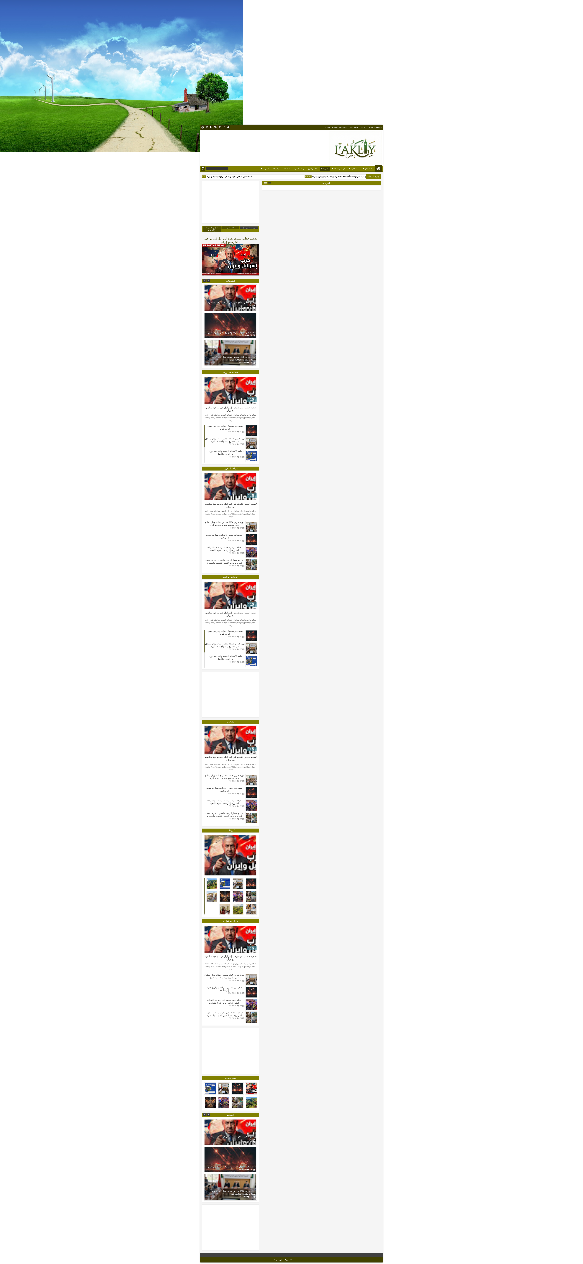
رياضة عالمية (299, 169)
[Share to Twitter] (210, 287)
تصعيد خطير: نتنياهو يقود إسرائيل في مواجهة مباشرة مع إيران (266, 176)
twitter (228, 127)
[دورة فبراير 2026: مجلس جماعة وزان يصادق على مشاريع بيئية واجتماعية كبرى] (251, 443)
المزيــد (266, 169)
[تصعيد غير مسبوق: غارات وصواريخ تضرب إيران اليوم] (251, 430)
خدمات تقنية (353, 127)
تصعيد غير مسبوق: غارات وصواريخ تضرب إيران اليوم (215, 176)
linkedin (211, 127)
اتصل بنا (327, 127)
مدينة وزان (369, 169)
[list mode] (269, 183)
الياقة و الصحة (339, 169)
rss (215, 127)
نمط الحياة (355, 169)
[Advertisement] (291, 19)
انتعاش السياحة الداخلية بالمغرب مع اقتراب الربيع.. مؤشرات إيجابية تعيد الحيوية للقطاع (224, 536)
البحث (203, 168)
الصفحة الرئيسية (375, 127)
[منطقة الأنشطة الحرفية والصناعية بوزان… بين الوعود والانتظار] (230, 298)
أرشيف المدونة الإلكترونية (212, 229)
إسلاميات (286, 169)
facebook (224, 127)
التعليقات (230, 228)
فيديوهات (276, 169)
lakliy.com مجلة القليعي (301, 1260)
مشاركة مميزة (249, 228)
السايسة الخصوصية (339, 127)
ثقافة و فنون (312, 169)
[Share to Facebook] (213, 287)
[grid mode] (265, 183)
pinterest (203, 127)
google (220, 127)
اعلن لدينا (363, 127)
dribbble (207, 127)
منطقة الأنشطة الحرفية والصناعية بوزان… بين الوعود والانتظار (224, 548)
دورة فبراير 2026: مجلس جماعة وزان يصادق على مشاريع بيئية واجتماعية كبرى (224, 561)
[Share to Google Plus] (207, 287)
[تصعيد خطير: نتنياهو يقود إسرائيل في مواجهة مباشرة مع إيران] (230, 352)
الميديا (325, 169)
